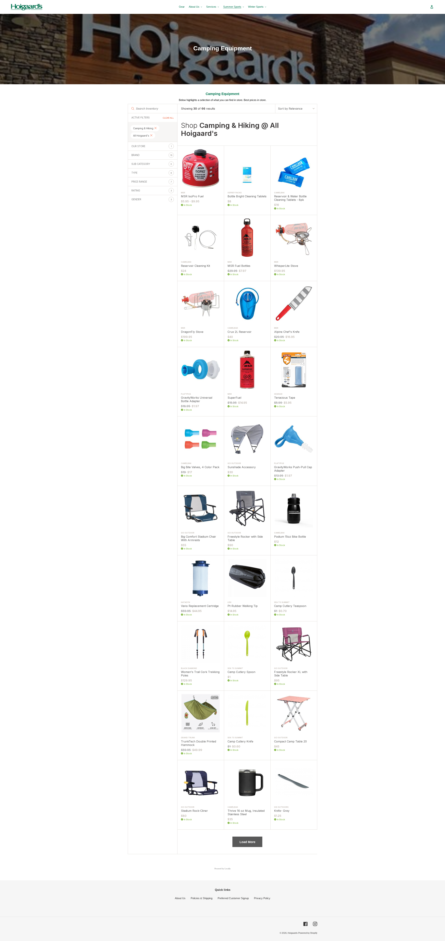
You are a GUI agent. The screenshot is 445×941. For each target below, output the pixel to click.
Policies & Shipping (201, 898)
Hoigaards (293, 933)
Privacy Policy (262, 898)
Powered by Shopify (307, 933)
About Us (180, 898)
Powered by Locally (223, 869)
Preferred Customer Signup (233, 898)
